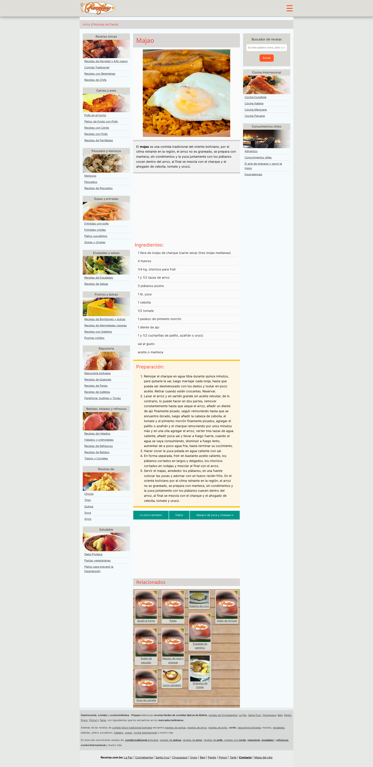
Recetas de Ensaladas (98, 277)
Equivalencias (253, 174)
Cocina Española (255, 97)
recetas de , (214, 740)
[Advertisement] (186, 209)
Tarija (103, 720)
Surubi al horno (146, 620)
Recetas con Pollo (96, 134)
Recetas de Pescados (98, 188)
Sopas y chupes (94, 242)
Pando (287, 715)
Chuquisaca (269, 715)
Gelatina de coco (199, 606)
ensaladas (279, 727)
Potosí (93, 720)
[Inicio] (98, 8)
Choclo (89, 493)
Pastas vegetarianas (97, 560)
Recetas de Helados (97, 433)
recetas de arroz (197, 727)
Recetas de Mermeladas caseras (105, 325)
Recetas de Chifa (95, 79)
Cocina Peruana (255, 115)
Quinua (88, 506)
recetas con (235, 740)
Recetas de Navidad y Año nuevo (106, 61)
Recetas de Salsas (96, 283)
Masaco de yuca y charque (214, 515)
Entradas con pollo (96, 223)
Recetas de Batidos (97, 452)
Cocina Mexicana (256, 109)
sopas (128, 732)
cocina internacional (145, 732)
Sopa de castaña (146, 700)
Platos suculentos (95, 236)
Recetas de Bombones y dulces (104, 319)
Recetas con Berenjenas (99, 73)
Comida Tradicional (96, 67)
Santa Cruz (254, 715)
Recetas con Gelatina (98, 331)
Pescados (90, 182)
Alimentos (251, 151)
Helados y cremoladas (99, 439)
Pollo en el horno (95, 115)
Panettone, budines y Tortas (102, 398)
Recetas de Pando (105, 24)
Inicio (86, 24)
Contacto (245, 757)
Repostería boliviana (97, 373)
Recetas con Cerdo (96, 127)
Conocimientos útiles (258, 157)
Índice (179, 515)
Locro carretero (151, 515)
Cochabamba (144, 757)
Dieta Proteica (93, 554)
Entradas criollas (95, 229)
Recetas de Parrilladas (98, 140)
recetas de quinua (175, 727)
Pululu (173, 620)
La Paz (243, 715)
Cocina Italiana (254, 103)
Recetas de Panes (96, 385)
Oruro (84, 720)
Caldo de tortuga (227, 620)
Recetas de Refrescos (98, 446)
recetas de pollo (217, 727)
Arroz (88, 518)
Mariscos (90, 175)
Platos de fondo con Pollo (101, 121)
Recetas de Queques (97, 379)
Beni (280, 715)
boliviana (141, 740)
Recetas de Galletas (97, 392)
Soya (87, 512)
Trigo (87, 500)
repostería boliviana (249, 727)
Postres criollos (94, 337)
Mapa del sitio (263, 757)
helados (118, 732)
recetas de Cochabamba (222, 715)
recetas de (170, 740)
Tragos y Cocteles (96, 458)
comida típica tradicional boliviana (132, 727)
